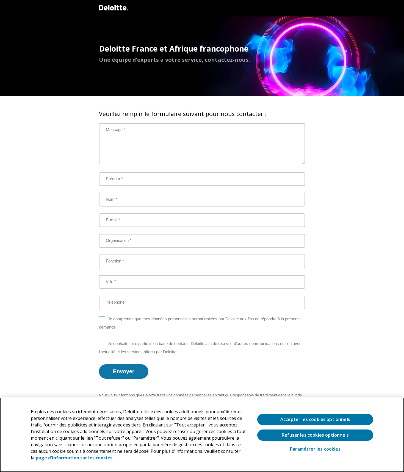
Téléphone (115, 302)
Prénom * (114, 178)
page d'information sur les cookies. (75, 458)
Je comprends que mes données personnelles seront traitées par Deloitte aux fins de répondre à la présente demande (200, 322)
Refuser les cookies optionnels (315, 435)
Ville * (111, 281)
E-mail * (113, 219)
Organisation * (118, 240)
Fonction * (115, 261)
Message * (115, 129)
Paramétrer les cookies (315, 449)
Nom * (111, 199)
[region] (202, 434)
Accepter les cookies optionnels (315, 419)
